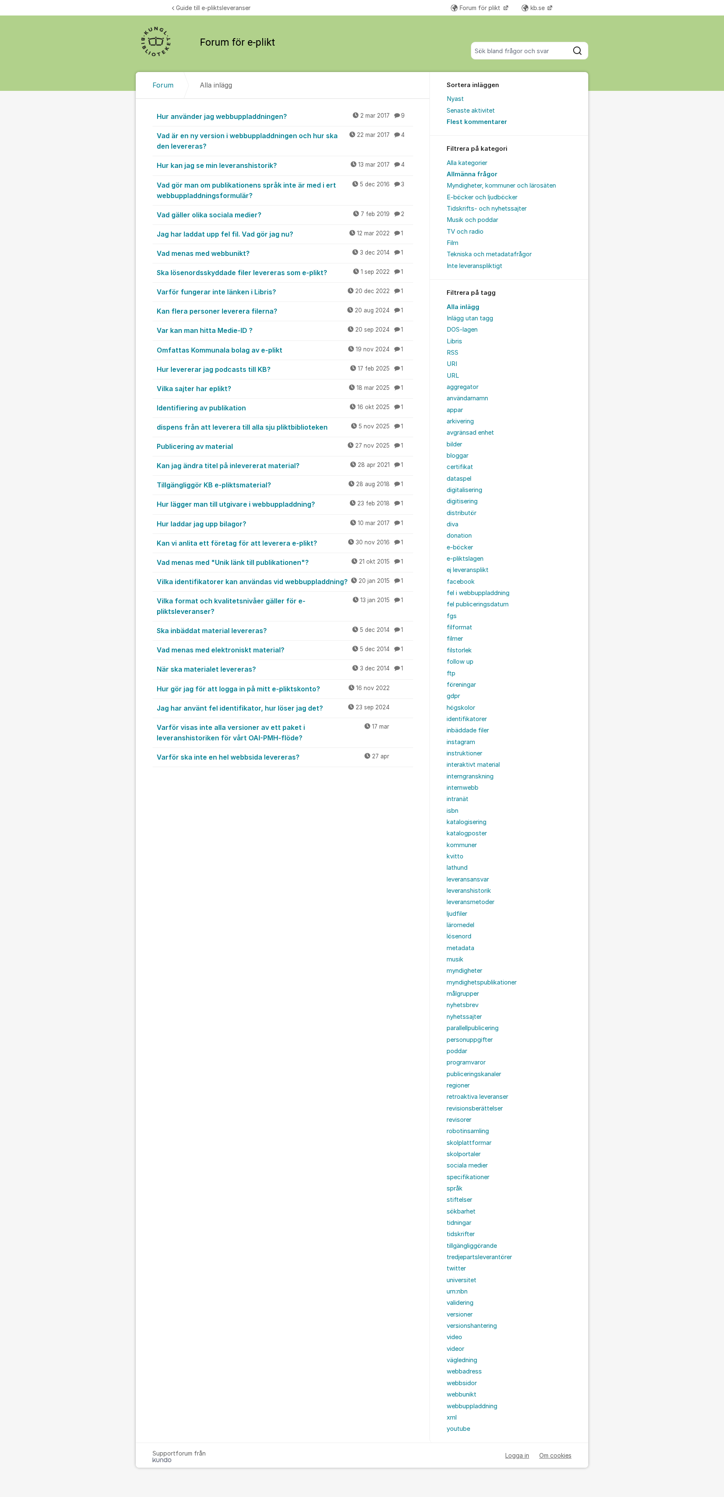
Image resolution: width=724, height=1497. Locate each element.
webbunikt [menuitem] (461, 1394)
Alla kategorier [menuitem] (467, 163)
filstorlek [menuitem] (459, 650)
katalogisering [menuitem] (466, 822)
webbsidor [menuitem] (462, 1383)
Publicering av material (280, 446)
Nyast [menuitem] (455, 99)
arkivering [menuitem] (460, 421)
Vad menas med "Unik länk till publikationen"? (280, 562)
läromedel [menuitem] (460, 925)
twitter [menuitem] (456, 1268)
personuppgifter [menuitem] (470, 1040)
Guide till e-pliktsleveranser (213, 7)
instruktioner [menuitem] (464, 753)
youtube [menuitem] (458, 1429)
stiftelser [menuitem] (459, 1199)
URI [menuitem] (452, 364)
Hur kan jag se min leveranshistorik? (281, 165)
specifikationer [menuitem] (468, 1177)
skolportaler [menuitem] (464, 1154)
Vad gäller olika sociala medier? (280, 215)
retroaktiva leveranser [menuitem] (477, 1096)
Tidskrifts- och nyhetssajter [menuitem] (487, 208)
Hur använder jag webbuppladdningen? (281, 116)
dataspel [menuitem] (459, 478)
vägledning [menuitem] (462, 1360)
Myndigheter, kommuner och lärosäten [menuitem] (501, 185)
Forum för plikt (481, 7)
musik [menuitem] (455, 959)
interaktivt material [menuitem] (473, 764)
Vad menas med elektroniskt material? (280, 650)
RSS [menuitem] (452, 352)
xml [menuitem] (452, 1417)
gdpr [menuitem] (453, 696)
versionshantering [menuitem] (472, 1326)
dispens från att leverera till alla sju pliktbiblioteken (280, 427)
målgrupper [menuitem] (463, 993)
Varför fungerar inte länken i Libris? (280, 292)
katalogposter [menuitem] (467, 833)
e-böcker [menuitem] (460, 547)
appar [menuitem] (455, 410)
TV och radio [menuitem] (465, 231)
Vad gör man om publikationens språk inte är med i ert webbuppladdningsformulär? (280, 190)
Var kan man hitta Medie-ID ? (280, 330)
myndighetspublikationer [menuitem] (482, 982)
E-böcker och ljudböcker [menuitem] (482, 197)
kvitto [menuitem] (455, 856)
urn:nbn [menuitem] (457, 1291)
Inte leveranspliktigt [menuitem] (474, 266)
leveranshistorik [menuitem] (469, 890)
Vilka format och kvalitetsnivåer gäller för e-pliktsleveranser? (280, 606)
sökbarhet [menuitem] (461, 1211)
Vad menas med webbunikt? (280, 253)
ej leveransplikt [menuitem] (468, 570)
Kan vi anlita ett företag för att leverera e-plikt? (280, 543)
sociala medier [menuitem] (467, 1165)
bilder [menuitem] (454, 444)
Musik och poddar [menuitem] (472, 220)
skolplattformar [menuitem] (469, 1143)
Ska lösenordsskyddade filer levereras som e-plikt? (280, 272)
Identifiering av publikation (280, 408)
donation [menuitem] (459, 535)
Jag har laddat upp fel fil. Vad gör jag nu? (280, 234)
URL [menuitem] (453, 375)
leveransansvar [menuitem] (468, 879)
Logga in (517, 1455)
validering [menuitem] (460, 1302)
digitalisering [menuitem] (464, 490)
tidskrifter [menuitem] (461, 1234)
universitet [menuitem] (461, 1280)
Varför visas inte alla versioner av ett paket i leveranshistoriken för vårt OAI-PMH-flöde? (273, 732)
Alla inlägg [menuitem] (463, 307)
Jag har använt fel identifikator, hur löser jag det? (273, 708)
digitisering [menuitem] (462, 501)
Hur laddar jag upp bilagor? (280, 524)
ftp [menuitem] (451, 673)
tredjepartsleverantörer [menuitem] (479, 1257)
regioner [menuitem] (458, 1085)
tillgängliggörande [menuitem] (472, 1246)
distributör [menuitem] (461, 513)
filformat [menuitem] (459, 627)
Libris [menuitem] (454, 341)
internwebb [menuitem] (462, 787)
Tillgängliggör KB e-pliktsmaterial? (280, 485)
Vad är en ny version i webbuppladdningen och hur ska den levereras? (281, 140)
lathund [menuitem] (457, 867)
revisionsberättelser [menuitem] (475, 1108)
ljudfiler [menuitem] (457, 913)
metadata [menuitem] (460, 948)
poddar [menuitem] (457, 1051)
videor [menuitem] (455, 1349)
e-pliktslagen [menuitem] (465, 558)
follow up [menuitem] (460, 661)
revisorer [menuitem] (459, 1119)
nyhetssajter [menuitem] (464, 1016)
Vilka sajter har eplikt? (280, 388)
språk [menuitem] (455, 1188)
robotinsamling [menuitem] (468, 1131)
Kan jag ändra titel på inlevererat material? (280, 465)
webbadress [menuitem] (464, 1371)
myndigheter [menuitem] (464, 970)
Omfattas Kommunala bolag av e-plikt (280, 350)
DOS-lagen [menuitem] (462, 329)
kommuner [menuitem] (462, 845)
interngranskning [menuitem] (470, 776)
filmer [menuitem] (455, 638)
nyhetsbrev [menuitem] (462, 1005)
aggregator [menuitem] (462, 387)
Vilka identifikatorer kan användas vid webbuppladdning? (280, 581)
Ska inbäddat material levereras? (280, 630)
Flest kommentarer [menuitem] (477, 122)
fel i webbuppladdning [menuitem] (478, 593)
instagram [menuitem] (461, 742)
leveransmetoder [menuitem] (470, 902)
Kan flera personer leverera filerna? (280, 311)
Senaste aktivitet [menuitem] (471, 110)
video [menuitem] (454, 1337)
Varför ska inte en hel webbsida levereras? (273, 757)
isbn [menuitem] (452, 810)
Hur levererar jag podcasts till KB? (280, 369)
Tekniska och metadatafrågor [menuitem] (489, 254)
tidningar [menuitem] (459, 1222)
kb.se (538, 7)
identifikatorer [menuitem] (467, 719)
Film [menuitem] (452, 243)
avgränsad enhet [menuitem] (470, 432)
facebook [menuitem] (461, 581)
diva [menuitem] (452, 524)
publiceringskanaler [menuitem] (474, 1074)
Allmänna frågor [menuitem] (472, 174)
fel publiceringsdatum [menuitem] (478, 604)
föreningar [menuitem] (461, 684)
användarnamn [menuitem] (467, 398)
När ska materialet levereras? (280, 669)
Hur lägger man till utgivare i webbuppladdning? (280, 504)
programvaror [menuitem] (466, 1062)
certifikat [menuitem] (460, 467)
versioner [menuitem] (460, 1314)
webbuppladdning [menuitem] (472, 1406)
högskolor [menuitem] (461, 707)
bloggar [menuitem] (457, 455)
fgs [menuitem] (452, 616)
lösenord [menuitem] (459, 936)
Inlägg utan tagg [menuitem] (470, 318)
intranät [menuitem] (457, 799)
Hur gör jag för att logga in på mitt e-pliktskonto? (273, 689)
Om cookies (555, 1455)
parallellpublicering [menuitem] (473, 1028)
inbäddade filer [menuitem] (468, 730)
